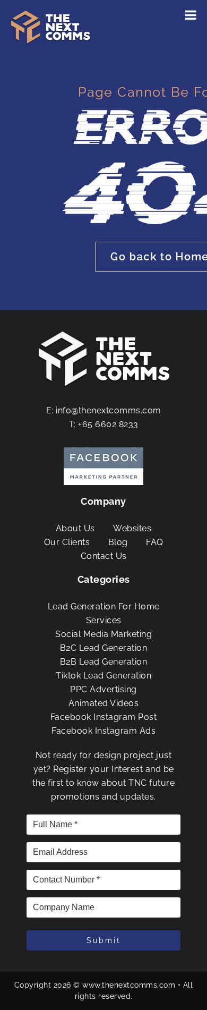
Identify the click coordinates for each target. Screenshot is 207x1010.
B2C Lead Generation (104, 648)
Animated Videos (103, 703)
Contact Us (104, 556)
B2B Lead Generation (104, 662)
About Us (75, 528)
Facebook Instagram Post (103, 717)
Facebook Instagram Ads (103, 731)
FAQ (154, 542)
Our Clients (67, 542)
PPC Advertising (103, 689)
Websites (132, 528)
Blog (118, 542)
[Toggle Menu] (191, 15)
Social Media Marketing (103, 634)
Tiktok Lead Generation (103, 675)
